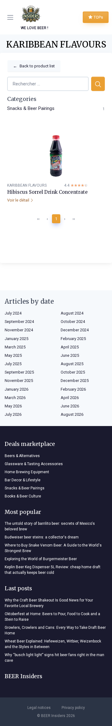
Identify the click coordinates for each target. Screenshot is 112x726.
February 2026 (73, 389)
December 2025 (75, 380)
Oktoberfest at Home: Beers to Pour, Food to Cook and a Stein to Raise (52, 617)
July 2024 (13, 313)
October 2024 (73, 321)
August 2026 (72, 414)
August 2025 (72, 363)
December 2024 (75, 330)
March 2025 (15, 347)
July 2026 (13, 414)
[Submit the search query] (98, 84)
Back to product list (34, 66)
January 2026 (16, 389)
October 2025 (73, 372)
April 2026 (70, 397)
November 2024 (19, 330)
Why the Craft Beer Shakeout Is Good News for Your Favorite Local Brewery (49, 603)
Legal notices (39, 708)
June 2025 (70, 355)
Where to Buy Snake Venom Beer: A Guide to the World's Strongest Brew (53, 548)
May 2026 (13, 406)
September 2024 (19, 321)
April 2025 (70, 347)
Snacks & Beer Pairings (30, 108)
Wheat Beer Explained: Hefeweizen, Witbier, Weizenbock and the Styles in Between (53, 644)
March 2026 (15, 397)
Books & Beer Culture (23, 496)
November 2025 (19, 380)
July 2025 (13, 363)
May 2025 (13, 355)
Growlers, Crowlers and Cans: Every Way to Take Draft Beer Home (55, 630)
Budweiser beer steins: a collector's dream (42, 537)
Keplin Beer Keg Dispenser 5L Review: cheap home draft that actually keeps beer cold (52, 570)
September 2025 (19, 372)
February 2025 (73, 338)
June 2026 (70, 406)
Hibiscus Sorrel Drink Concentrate (47, 192)
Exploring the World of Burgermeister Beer (41, 559)
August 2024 (72, 313)
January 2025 (16, 338)
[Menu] (11, 17)
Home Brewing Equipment (27, 472)
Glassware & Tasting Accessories (34, 464)
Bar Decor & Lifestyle (22, 480)
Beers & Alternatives (22, 456)
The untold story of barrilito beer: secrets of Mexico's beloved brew (50, 526)
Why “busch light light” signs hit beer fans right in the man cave (54, 658)
